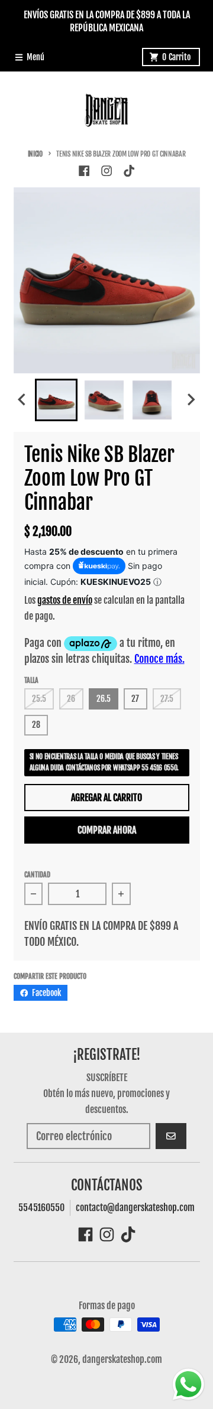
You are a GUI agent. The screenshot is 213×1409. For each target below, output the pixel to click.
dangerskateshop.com (122, 1359)
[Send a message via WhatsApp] (188, 1384)
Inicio (35, 153)
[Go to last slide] (23, 399)
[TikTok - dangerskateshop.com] (129, 170)
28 (36, 725)
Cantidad (37, 874)
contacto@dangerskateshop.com (135, 1207)
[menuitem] (56, 400)
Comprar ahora (107, 830)
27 (135, 699)
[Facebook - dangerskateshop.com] (83, 170)
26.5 (103, 699)
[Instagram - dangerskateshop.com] (106, 170)
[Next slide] (190, 399)
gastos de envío (64, 600)
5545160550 (41, 1207)
